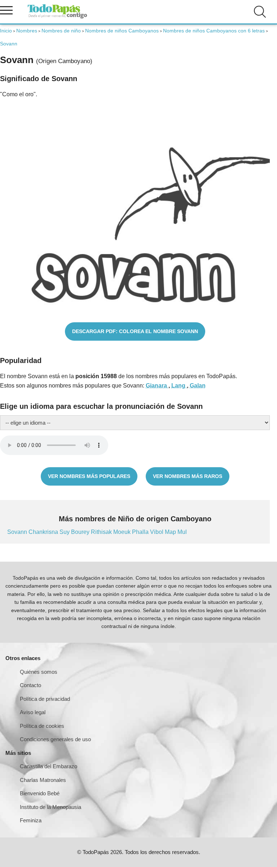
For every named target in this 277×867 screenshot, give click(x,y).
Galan (198, 385)
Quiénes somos (38, 672)
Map (171, 532)
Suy (65, 532)
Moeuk (122, 532)
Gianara (157, 385)
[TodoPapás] (57, 17)
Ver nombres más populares (89, 476)
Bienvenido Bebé (40, 793)
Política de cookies (42, 726)
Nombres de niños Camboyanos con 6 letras (214, 31)
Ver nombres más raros (187, 476)
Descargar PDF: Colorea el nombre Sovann (135, 331)
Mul (182, 532)
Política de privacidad (45, 699)
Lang (179, 385)
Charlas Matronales (43, 780)
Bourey (81, 532)
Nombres (26, 31)
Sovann (17, 532)
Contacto (30, 685)
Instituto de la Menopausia (50, 807)
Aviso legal (32, 712)
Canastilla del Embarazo (48, 766)
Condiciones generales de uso (55, 739)
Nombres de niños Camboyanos (122, 31)
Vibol (157, 532)
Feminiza (30, 820)
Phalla (141, 532)
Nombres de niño (61, 31)
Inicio (6, 31)
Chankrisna (44, 532)
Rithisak (102, 532)
